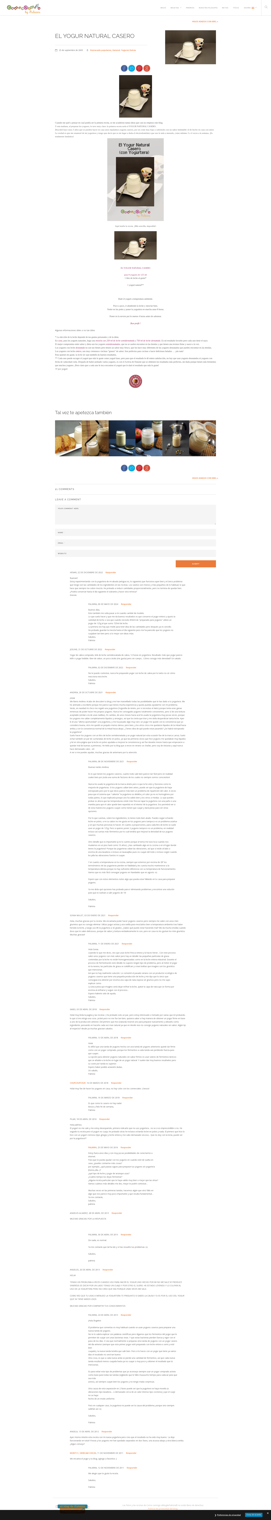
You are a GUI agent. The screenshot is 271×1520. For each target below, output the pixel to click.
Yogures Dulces (128, 50)
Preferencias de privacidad (229, 1515)
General (116, 50)
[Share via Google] (146, 68)
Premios (190, 7)
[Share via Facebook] (124, 68)
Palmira (92, 1147)
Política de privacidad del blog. (163, 1508)
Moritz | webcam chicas (83, 1453)
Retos (225, 7)
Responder (111, 572)
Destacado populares (100, 50)
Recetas (175, 7)
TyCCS (236, 7)
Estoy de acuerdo (254, 1515)
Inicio (163, 7)
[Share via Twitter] (131, 68)
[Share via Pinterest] (139, 68)
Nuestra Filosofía (208, 7)
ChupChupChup (78, 1083)
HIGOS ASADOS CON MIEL (204, 21)
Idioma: (247, 7)
